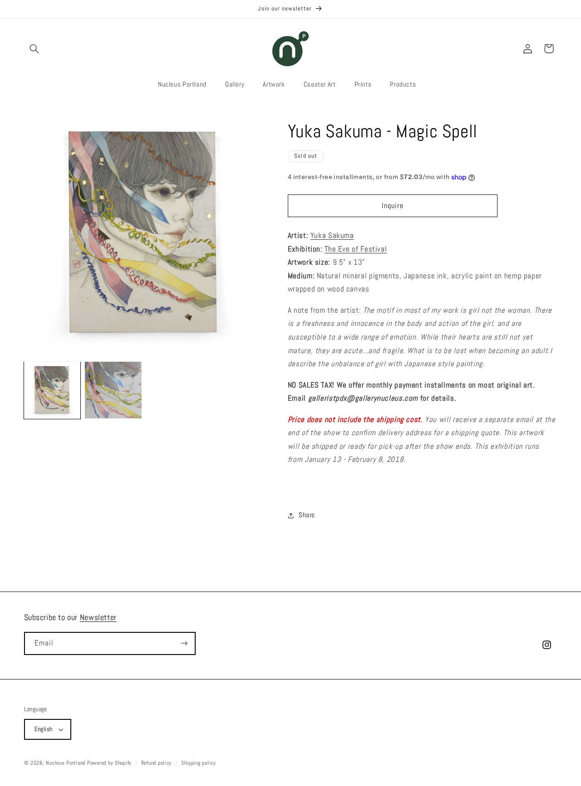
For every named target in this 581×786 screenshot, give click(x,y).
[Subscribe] (183, 643)
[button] (34, 48)
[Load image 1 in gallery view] (52, 390)
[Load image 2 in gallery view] (113, 390)
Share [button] (307, 515)
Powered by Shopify (109, 763)
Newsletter (98, 617)
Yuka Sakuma (332, 235)
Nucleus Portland (65, 763)
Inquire (393, 205)
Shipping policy (198, 763)
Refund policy (156, 763)
